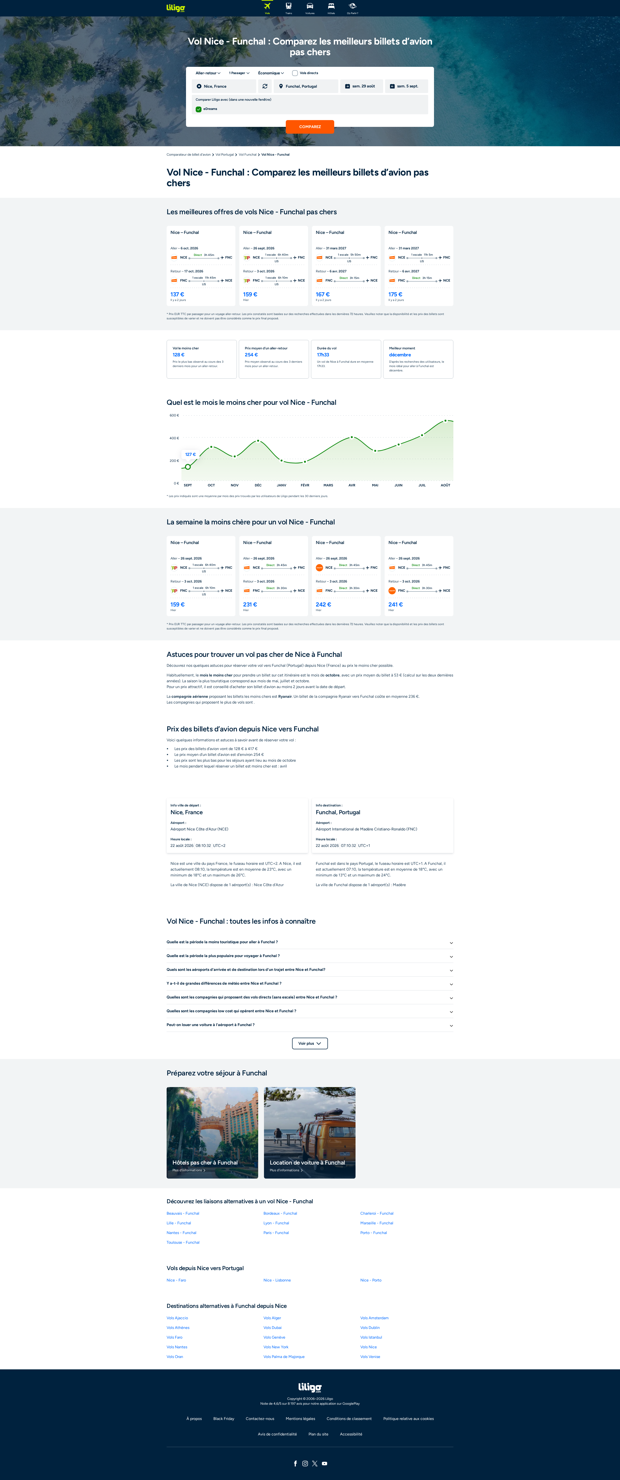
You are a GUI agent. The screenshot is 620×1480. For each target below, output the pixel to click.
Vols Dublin (370, 1327)
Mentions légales (300, 1418)
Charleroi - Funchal (377, 1213)
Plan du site (318, 1434)
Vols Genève (274, 1337)
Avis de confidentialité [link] (277, 1434)
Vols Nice (368, 1347)
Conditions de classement (349, 1418)
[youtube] (324, 1463)
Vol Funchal (247, 155)
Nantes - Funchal (181, 1232)
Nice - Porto (370, 1280)
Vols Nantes (177, 1347)
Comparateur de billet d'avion (189, 155)
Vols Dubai (273, 1327)
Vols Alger (272, 1318)
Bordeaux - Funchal (280, 1213)
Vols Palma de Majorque (284, 1356)
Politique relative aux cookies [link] (408, 1418)
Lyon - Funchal (276, 1223)
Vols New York (276, 1347)
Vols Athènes (178, 1327)
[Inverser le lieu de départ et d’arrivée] (265, 86)
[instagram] (305, 1463)
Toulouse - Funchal (183, 1242)
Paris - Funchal (276, 1232)
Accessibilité (351, 1434)
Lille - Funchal (179, 1223)
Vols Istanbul (371, 1337)
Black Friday (223, 1418)
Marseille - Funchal (376, 1223)
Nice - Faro (176, 1280)
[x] (315, 1463)
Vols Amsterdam (374, 1318)
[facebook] (295, 1463)
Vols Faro (174, 1337)
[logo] (176, 8)
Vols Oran (175, 1356)
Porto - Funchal (373, 1232)
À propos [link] (194, 1418)
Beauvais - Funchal (183, 1213)
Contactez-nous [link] (260, 1418)
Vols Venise (370, 1356)
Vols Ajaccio (177, 1318)
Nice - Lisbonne (277, 1280)
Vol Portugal (225, 155)
